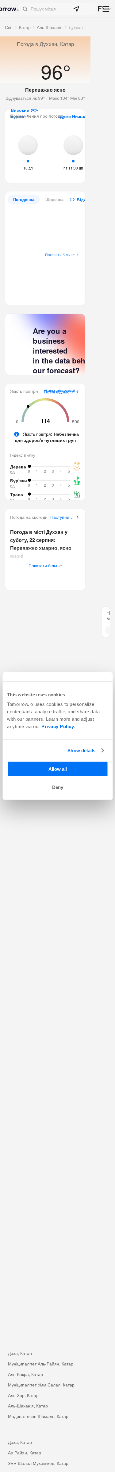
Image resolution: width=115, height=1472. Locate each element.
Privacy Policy (57, 726)
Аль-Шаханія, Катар (28, 1406)
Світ (9, 27)
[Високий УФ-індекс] (28, 152)
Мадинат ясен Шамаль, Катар (38, 1416)
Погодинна (23, 199)
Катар (25, 27)
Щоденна (54, 199)
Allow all (57, 769)
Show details (81, 750)
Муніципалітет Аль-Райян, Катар (40, 1364)
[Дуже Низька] (73, 152)
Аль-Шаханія (50, 27)
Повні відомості (59, 392)
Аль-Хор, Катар (23, 1395)
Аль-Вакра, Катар (25, 1374)
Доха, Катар (20, 1353)
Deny (57, 787)
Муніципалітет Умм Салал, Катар (41, 1385)
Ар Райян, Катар (24, 1452)
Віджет (84, 199)
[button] (57, 9)
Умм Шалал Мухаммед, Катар (38, 1463)
